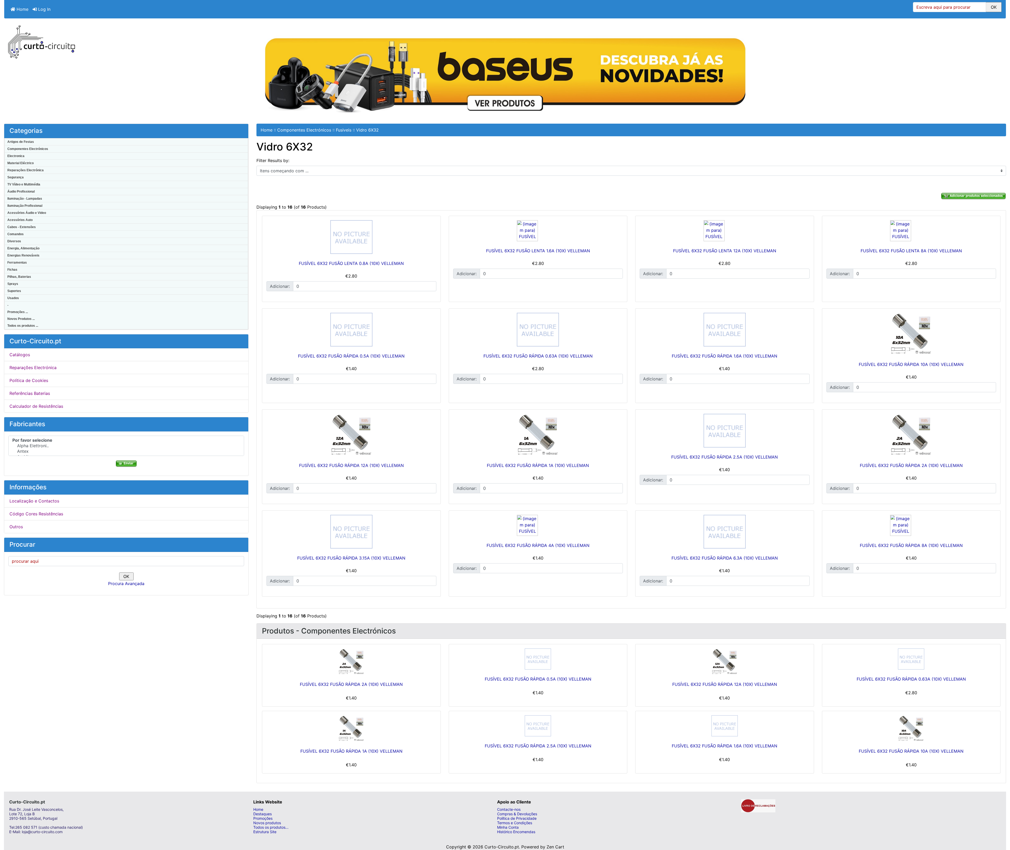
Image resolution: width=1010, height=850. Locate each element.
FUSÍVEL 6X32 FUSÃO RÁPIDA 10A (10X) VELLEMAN (911, 364)
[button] (1000, 825)
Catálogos (19, 354)
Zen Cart (555, 846)
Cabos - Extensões (21, 227)
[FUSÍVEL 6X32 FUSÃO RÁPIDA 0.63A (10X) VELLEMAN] (538, 329)
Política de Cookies (28, 380)
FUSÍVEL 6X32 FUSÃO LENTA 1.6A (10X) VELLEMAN (538, 250)
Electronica (15, 156)
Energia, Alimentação (23, 248)
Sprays (12, 284)
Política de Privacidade (517, 818)
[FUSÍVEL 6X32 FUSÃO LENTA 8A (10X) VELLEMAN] (911, 230)
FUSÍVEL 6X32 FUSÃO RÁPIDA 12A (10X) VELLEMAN (351, 465)
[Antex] (126, 451)
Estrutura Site (264, 831)
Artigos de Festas (20, 142)
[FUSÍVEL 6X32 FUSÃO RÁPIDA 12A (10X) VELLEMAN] (351, 435)
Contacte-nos (509, 809)
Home (21, 9)
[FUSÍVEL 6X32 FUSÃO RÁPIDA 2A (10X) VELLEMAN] (911, 435)
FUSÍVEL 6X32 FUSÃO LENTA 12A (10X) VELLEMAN (724, 250)
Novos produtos (267, 823)
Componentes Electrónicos (27, 149)
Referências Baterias (29, 393)
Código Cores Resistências (36, 513)
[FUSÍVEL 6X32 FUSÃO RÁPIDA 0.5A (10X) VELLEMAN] (351, 329)
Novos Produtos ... (21, 319)
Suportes (14, 291)
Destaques (262, 814)
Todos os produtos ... (22, 326)
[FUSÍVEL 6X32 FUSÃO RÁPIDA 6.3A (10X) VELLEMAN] (725, 532)
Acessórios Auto (20, 220)
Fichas (12, 269)
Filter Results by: (272, 160)
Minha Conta (508, 827)
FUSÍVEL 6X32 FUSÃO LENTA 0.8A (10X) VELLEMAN (351, 263)
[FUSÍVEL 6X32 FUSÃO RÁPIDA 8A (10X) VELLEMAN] (911, 525)
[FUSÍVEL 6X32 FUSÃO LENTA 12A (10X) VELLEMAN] (725, 230)
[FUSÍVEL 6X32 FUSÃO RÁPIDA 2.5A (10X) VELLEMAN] (725, 430)
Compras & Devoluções (517, 814)
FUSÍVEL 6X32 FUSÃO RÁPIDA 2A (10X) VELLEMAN (911, 465)
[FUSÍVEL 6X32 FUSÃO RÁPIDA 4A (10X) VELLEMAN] (538, 525)
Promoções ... (17, 312)
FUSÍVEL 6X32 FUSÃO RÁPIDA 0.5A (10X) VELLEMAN (351, 356)
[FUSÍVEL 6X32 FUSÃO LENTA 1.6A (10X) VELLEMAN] (538, 230)
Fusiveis (343, 130)
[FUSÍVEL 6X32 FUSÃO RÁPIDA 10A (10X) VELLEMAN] (911, 334)
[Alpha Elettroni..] (126, 446)
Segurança (15, 177)
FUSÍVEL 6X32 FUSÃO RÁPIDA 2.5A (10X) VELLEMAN (724, 457)
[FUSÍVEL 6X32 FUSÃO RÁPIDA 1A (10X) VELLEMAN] (538, 435)
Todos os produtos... (271, 827)
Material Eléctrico (20, 163)
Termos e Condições (514, 823)
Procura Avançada (126, 583)
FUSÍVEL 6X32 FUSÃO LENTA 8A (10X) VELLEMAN (911, 250)
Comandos (15, 234)
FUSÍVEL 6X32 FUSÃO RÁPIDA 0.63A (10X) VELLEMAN (538, 356)
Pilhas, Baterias (19, 277)
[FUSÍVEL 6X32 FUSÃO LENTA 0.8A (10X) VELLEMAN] (351, 237)
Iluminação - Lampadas (24, 198)
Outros (16, 526)
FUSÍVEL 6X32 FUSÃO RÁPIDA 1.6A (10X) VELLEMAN (724, 356)
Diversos (14, 241)
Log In (43, 9)
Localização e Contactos (34, 501)
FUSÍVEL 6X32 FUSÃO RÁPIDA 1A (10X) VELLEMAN (538, 465)
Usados (13, 298)
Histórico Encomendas (516, 831)
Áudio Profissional (21, 191)
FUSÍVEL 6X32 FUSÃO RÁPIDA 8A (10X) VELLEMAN (911, 545)
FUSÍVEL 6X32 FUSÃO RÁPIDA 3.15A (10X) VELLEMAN (351, 558)
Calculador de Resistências (36, 406)
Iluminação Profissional (24, 206)
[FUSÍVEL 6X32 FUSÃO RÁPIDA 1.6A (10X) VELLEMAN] (725, 329)
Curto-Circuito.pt (501, 846)
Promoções (262, 818)
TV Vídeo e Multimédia (23, 184)
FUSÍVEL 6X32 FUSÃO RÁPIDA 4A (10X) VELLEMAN (538, 545)
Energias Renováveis (23, 255)
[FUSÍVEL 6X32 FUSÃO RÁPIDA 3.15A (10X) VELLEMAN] (351, 532)
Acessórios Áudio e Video (26, 213)
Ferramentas (17, 262)
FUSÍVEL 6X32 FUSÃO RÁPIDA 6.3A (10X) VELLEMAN (724, 558)
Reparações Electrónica (25, 170)
